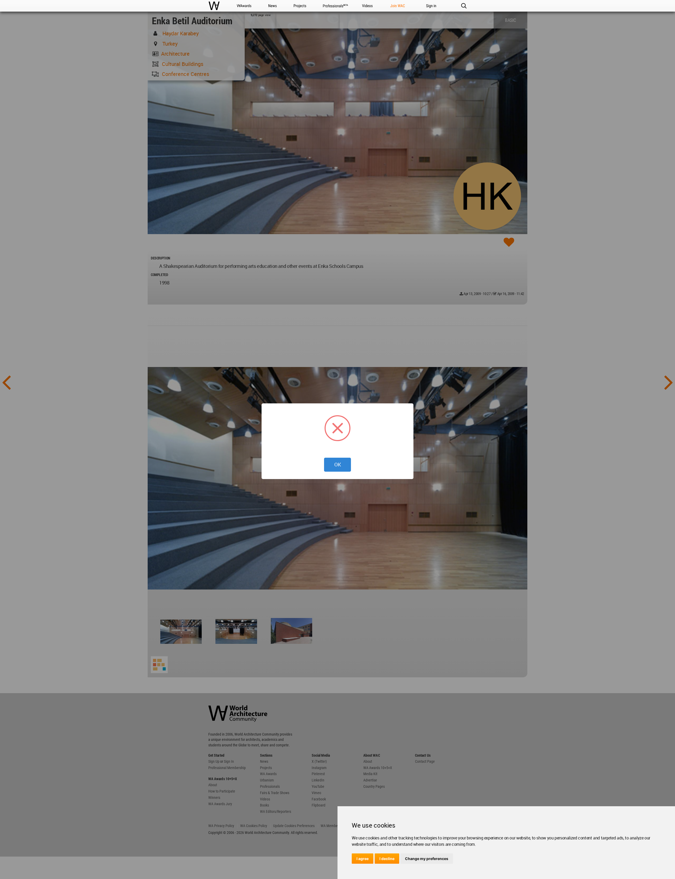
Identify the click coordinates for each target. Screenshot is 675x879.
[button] (463, 6)
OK (337, 464)
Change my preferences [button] (426, 858)
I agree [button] (362, 858)
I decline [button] (386, 858)
